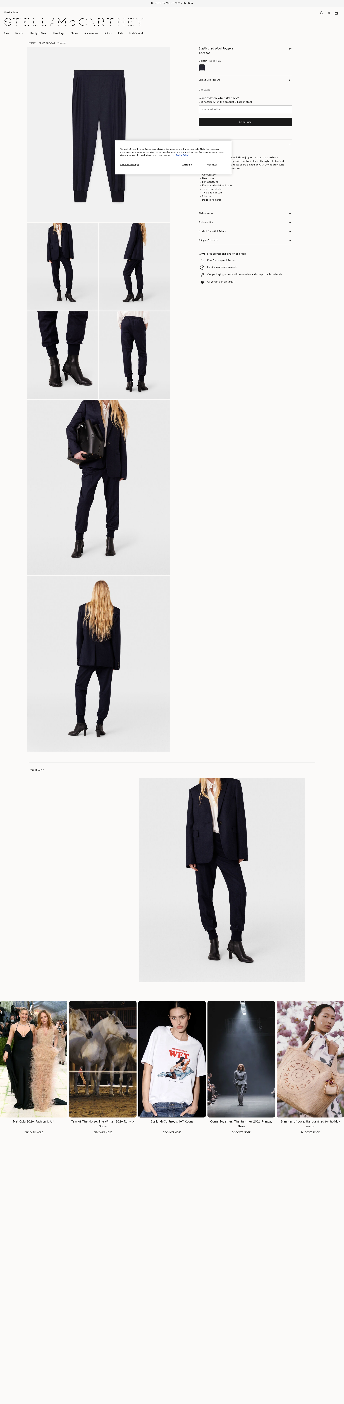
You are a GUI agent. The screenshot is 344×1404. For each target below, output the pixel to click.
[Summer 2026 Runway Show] (241, 1059)
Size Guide (205, 90)
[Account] (329, 13)
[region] (173, 157)
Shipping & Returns (208, 240)
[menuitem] (19, 33)
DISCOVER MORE (34, 1132)
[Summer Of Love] (310, 1059)
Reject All (212, 165)
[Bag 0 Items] (336, 13)
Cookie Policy (182, 155)
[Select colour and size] (290, 49)
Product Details (207, 144)
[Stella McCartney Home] (73, 22)
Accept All (187, 165)
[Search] (321, 13)
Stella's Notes (206, 213)
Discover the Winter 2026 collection (172, 3)
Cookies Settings (129, 165)
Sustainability (206, 222)
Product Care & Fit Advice (212, 231)
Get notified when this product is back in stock (225, 102)
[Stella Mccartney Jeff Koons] (172, 1059)
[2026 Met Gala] (33, 1059)
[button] (98, 134)
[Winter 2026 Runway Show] (103, 1059)
